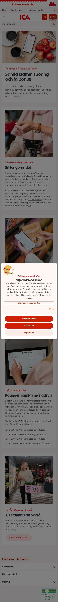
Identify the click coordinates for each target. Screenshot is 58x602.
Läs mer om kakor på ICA (29, 303)
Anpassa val (29, 333)
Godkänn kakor (29, 319)
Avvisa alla (29, 326)
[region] (28, 301)
